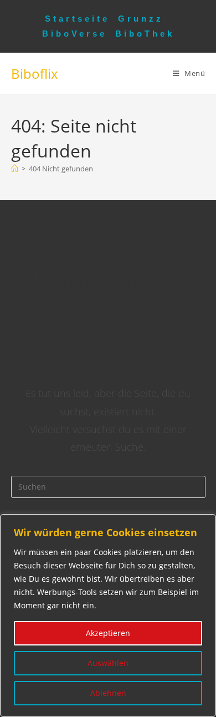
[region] (108, 615)
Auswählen (108, 663)
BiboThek (144, 33)
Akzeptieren (108, 633)
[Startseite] (14, 169)
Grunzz (140, 18)
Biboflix (34, 73)
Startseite (77, 18)
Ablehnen (108, 693)
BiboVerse (74, 33)
